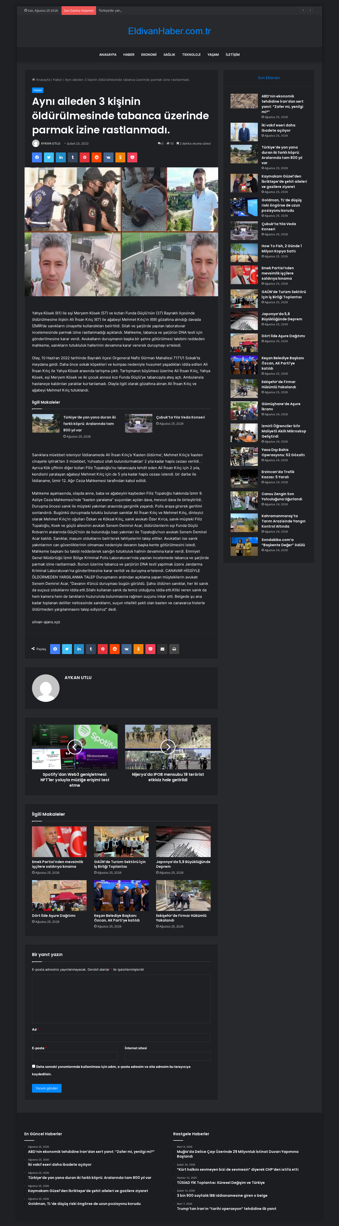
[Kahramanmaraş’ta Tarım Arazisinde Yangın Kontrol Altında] (244, 522)
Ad (35, 1029)
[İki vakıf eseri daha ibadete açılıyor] (244, 132)
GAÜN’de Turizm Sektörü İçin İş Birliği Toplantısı (120, 864)
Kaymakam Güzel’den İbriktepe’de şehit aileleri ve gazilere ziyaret (284, 181)
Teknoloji (191, 55)
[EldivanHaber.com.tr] (169, 31)
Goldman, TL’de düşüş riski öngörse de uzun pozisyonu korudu (282, 205)
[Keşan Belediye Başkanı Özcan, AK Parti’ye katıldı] (121, 895)
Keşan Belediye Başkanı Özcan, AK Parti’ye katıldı (117, 918)
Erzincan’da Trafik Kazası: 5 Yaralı (278, 474)
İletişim (233, 55)
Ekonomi (149, 55)
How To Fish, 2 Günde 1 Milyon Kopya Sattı (282, 248)
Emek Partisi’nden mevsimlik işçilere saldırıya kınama (57, 864)
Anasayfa (107, 55)
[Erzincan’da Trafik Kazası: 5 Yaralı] (244, 478)
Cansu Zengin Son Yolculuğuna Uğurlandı (282, 496)
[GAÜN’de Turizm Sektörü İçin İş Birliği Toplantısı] (121, 841)
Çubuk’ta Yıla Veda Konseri (180, 417)
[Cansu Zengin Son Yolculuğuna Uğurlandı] (244, 500)
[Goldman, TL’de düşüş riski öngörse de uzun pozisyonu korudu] (244, 207)
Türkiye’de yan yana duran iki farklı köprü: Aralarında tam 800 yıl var (150, 10)
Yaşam (213, 55)
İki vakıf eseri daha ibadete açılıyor (278, 128)
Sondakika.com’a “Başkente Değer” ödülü (283, 542)
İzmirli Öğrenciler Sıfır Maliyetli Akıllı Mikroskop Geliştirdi (284, 431)
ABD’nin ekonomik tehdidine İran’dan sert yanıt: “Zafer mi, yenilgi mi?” (283, 104)
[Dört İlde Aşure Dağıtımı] (59, 895)
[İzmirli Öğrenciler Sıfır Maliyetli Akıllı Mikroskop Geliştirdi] (244, 432)
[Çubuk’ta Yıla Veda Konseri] (138, 423)
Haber (128, 55)
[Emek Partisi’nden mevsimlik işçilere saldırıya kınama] (59, 841)
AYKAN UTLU (50, 143)
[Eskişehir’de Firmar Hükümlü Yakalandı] (183, 895)
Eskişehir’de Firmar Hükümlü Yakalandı (181, 918)
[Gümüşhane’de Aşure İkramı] (244, 410)
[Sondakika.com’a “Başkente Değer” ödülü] (244, 546)
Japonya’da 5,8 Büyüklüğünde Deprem (183, 864)
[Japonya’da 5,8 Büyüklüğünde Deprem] (183, 841)
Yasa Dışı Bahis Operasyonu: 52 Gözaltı (283, 452)
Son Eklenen (269, 77)
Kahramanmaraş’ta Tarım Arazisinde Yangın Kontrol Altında (283, 521)
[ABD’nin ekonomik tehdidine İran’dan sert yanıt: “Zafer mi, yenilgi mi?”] (244, 101)
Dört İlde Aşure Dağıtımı (53, 915)
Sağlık (169, 55)
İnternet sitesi (136, 1048)
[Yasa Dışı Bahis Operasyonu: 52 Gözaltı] (244, 456)
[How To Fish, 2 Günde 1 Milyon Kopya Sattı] (244, 252)
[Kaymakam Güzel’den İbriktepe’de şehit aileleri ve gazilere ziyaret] (244, 183)
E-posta (39, 1048)
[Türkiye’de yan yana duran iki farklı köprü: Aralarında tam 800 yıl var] (46, 423)
